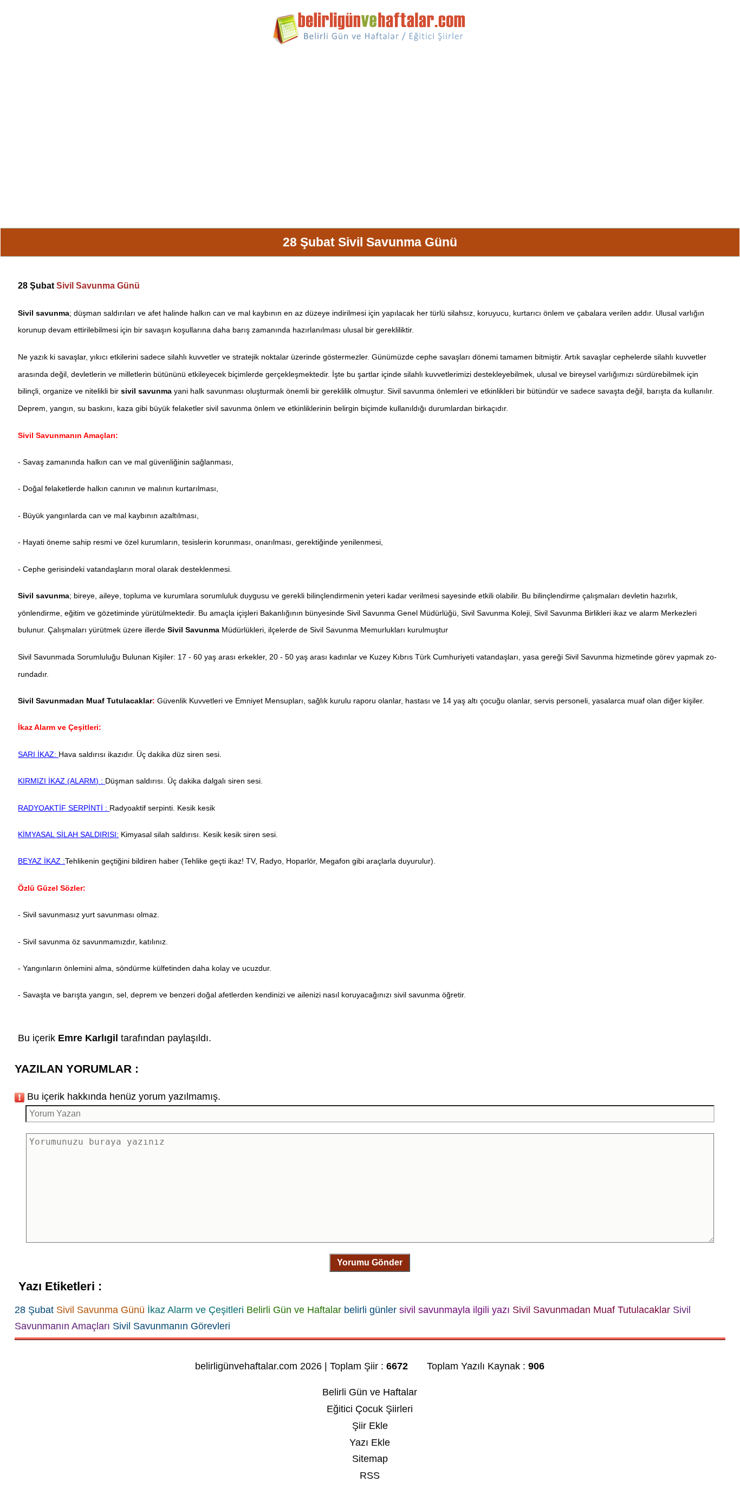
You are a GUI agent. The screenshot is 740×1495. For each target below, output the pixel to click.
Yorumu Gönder (370, 1262)
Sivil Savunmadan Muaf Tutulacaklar (85, 700)
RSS (370, 1475)
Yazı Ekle (369, 1442)
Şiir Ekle (370, 1425)
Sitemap (370, 1458)
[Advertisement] (370, 141)
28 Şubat (36, 285)
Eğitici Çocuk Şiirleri (370, 1408)
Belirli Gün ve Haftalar (369, 1392)
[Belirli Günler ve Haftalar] (370, 42)
